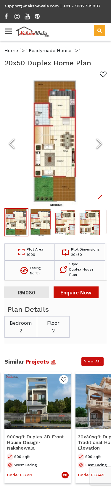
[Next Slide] (99, 143)
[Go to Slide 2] (41, 222)
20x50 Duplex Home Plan (47, 63)
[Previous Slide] (11, 143)
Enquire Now (75, 293)
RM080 (26, 293)
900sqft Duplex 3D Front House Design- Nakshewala (35, 442)
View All (92, 361)
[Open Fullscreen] (55, 143)
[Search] (99, 30)
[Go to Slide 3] (66, 222)
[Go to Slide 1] (16, 222)
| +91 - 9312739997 (80, 6)
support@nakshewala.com (31, 6)
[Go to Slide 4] (90, 222)
